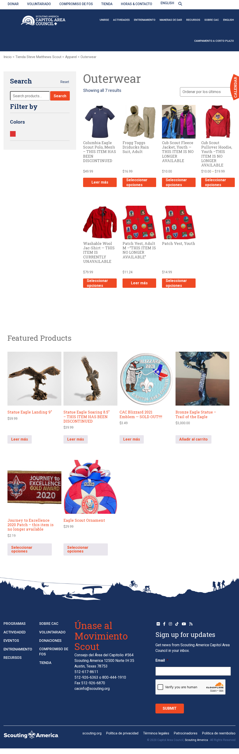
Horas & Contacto (136, 4)
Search (60, 96)
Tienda (106, 4)
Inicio (8, 57)
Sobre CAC (211, 19)
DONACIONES (50, 641)
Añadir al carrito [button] (193, 439)
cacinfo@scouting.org (92, 688)
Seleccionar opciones (137, 182)
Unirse (104, 19)
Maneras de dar (171, 19)
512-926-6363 (86, 677)
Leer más (99, 182)
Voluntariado (39, 4)
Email (161, 660)
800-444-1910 (114, 677)
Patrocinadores (185, 733)
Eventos (11, 641)
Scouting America (196, 740)
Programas (14, 624)
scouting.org (92, 733)
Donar (13, 4)
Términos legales (156, 733)
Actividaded (15, 632)
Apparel (71, 57)
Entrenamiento (144, 19)
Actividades (121, 19)
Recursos (193, 19)
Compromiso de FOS (76, 4)
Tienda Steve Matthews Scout (38, 57)
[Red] (13, 134)
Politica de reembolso (218, 733)
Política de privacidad (122, 733)
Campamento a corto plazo (214, 40)
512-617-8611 (86, 672)
